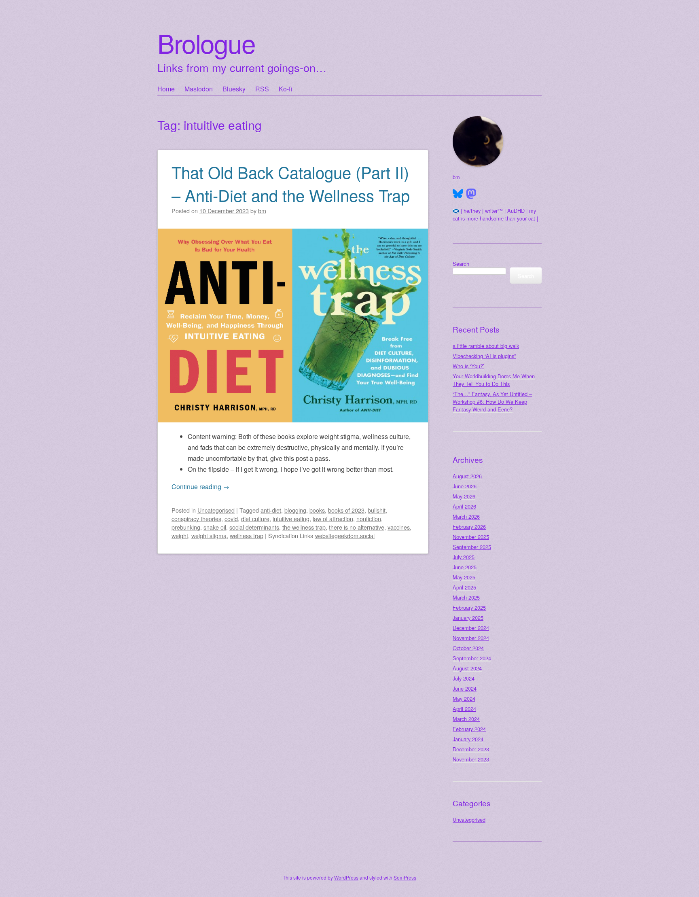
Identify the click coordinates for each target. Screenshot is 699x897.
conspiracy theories (196, 518)
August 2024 (467, 668)
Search (461, 263)
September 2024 (472, 658)
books (317, 510)
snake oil (214, 527)
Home (166, 88)
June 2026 (465, 486)
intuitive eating (291, 518)
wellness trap (246, 535)
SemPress (405, 877)
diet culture (255, 518)
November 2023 (471, 759)
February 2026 (469, 526)
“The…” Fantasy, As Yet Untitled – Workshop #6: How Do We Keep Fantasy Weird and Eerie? (492, 401)
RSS (262, 88)
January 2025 (468, 617)
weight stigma (209, 535)
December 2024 (471, 628)
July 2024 (463, 678)
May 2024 (464, 698)
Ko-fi (285, 88)
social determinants (254, 527)
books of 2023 (346, 510)
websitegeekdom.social (345, 535)
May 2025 (464, 577)
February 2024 (469, 729)
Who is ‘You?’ (468, 366)
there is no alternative (356, 527)
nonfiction (368, 518)
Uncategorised (216, 510)
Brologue (206, 42)
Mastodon (198, 88)
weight (180, 535)
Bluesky (234, 88)
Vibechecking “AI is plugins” (484, 356)
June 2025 (465, 567)
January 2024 (468, 739)
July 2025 (463, 557)
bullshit (377, 510)
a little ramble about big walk (486, 346)
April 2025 (464, 587)
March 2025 (466, 597)
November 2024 (471, 638)
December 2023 (471, 749)
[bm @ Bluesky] (458, 194)
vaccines (399, 527)
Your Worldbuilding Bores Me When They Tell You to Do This (494, 380)
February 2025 (469, 607)
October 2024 (468, 648)
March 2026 (466, 516)
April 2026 (464, 506)
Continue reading (200, 486)
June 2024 (465, 688)
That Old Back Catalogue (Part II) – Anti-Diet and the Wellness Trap (291, 183)
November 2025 (471, 537)
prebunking (186, 527)
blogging (295, 510)
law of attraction (333, 518)
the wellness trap (304, 527)
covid (231, 518)
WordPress (346, 877)
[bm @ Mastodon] (471, 194)
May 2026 (464, 496)
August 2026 (467, 476)
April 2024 (464, 709)
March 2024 (466, 719)
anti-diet (271, 510)
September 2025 (472, 547)
